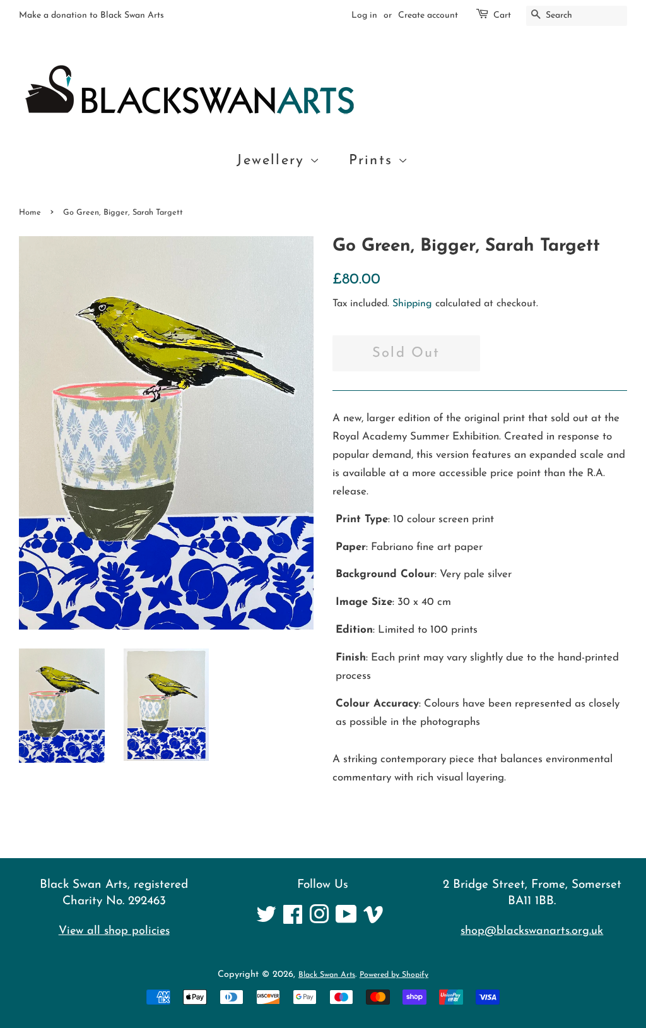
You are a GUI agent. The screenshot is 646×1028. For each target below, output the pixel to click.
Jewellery (273, 160)
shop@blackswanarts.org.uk (532, 931)
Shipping (412, 304)
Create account (428, 15)
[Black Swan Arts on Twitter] (266, 920)
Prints (373, 160)
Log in (364, 15)
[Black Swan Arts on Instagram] (319, 920)
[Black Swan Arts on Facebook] (293, 920)
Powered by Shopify (394, 975)
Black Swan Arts (326, 975)
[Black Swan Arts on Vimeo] (373, 920)
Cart (502, 15)
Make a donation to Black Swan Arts (91, 15)
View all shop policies (114, 931)
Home (30, 212)
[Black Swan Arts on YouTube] (346, 920)
